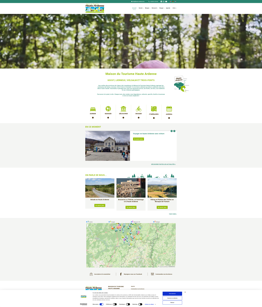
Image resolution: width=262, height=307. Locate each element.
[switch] (115, 304)
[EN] (170, 1)
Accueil (134, 8)
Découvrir (154, 8)
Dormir (141, 8)
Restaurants (108, 117)
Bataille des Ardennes (123, 120)
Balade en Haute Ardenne (100, 200)
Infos (174, 8)
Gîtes (93, 122)
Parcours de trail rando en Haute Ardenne (149, 133)
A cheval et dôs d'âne (138, 122)
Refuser (172, 302)
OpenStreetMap (164, 266)
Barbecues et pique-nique (108, 122)
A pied (138, 117)
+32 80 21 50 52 (154, 1)
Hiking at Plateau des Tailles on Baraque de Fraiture (162, 200)
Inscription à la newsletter (102, 274)
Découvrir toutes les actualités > (163, 164)
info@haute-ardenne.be (138, 1)
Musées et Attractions (123, 117)
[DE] (172, 1)
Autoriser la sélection (172, 298)
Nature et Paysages (123, 122)
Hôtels (92, 117)
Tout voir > (173, 214)
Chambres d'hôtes (93, 120)
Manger (147, 8)
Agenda (168, 8)
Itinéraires (154, 114)
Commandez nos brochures (163, 274)
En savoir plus (138, 139)
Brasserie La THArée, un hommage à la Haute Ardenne (131, 200)
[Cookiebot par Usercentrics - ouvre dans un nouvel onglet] (84, 304)
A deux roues (139, 120)
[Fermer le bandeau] (185, 292)
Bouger (161, 8)
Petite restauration (108, 120)
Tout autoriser (172, 293)
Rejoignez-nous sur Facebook (133, 274)
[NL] (175, 1)
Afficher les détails (149, 304)
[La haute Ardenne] (153, 118)
